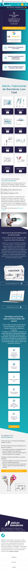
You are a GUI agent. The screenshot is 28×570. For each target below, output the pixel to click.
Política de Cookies (13, 551)
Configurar (14, 557)
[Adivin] (6, 4)
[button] (14, 219)
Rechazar (14, 562)
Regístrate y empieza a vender (14, 28)
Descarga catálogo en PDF (12, 283)
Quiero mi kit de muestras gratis (14, 471)
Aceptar (14, 567)
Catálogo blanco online (12, 307)
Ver (7, 112)
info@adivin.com (19, 7)
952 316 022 (10, 7)
